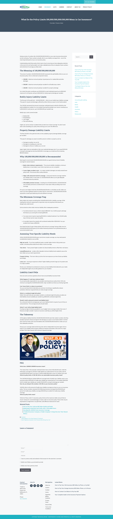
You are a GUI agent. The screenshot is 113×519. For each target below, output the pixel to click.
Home (40, 7)
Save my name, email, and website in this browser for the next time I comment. (41, 458)
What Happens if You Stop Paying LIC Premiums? (32, 418)
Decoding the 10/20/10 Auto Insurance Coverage (36, 410)
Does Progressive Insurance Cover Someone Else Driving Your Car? (35, 420)
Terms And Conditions (48, 507)
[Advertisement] (56, 41)
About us (77, 7)
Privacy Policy (87, 7)
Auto (54, 7)
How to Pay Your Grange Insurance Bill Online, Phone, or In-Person (73, 488)
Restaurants (78, 114)
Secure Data (48, 504)
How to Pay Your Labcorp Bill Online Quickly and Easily (38, 406)
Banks (76, 104)
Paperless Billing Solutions (47, 496)
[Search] (91, 57)
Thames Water (59, 23)
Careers (61, 7)
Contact (69, 7)
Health (76, 107)
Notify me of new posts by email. (29, 465)
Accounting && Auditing (81, 100)
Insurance (47, 7)
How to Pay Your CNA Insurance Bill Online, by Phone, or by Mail (72, 485)
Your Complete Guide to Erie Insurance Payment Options (70, 494)
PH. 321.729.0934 (89, 2)
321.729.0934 (23, 498)
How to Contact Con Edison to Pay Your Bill (67, 491)
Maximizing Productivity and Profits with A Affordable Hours (39, 408)
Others (76, 111)
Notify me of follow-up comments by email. (32, 462)
